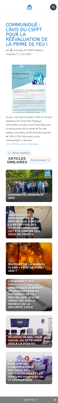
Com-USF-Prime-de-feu (16, 144)
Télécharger (34, 144)
